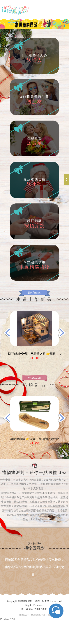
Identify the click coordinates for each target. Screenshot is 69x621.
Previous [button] (7, 332)
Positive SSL (7, 619)
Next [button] (61, 332)
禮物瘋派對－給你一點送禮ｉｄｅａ (19, 9)
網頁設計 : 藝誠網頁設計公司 (34, 615)
